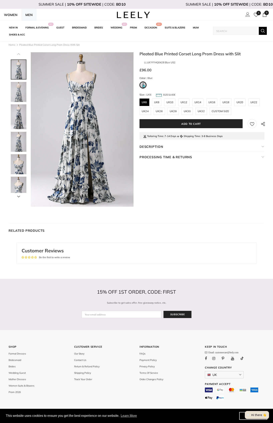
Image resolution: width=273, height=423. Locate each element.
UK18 (225, 102)
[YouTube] (234, 358)
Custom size (220, 111)
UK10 (169, 102)
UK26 (159, 111)
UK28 (173, 111)
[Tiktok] (244, 358)
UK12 (183, 102)
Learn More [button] (129, 415)
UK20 (239, 102)
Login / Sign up (247, 15)
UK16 (211, 102)
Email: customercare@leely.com (222, 352)
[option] (82, 129)
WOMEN (10, 15)
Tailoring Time (155, 136)
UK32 (201, 111)
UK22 (253, 102)
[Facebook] (208, 358)
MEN (29, 15)
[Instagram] (215, 358)
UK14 (197, 102)
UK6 (144, 102)
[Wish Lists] (252, 123)
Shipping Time (192, 136)
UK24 (145, 111)
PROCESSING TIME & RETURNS (165, 157)
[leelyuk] (133, 15)
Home (12, 44)
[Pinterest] (225, 358)
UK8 (156, 102)
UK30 (187, 111)
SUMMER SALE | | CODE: (82, 4)
